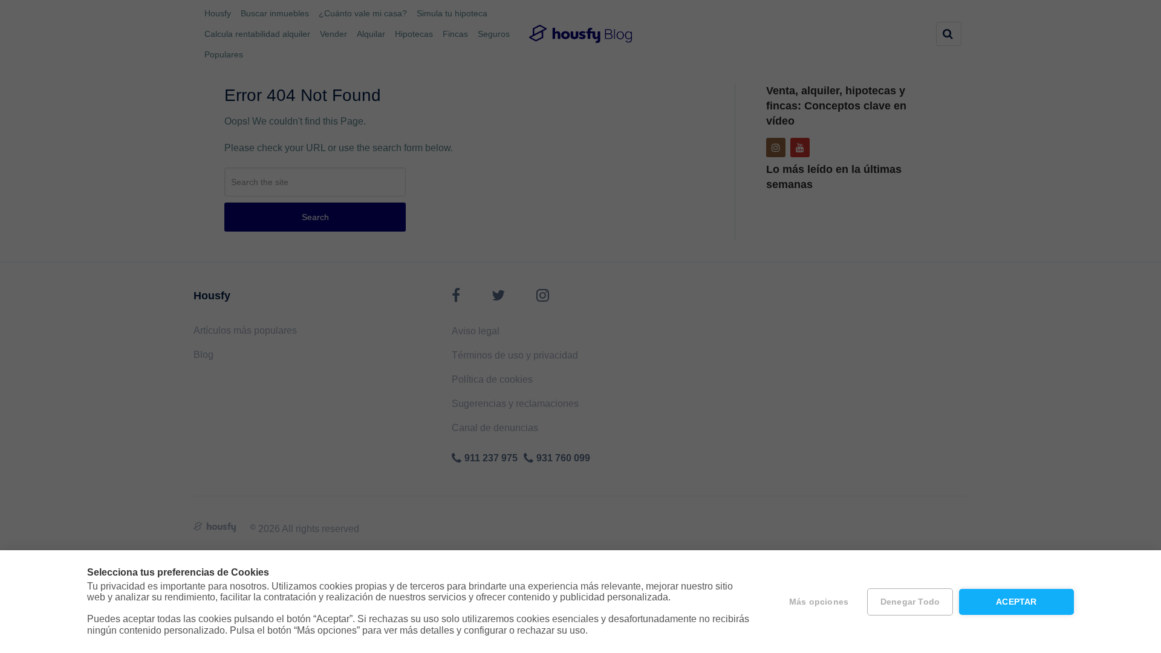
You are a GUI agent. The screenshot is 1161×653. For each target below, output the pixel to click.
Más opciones (818, 601)
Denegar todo (910, 601)
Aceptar (1016, 601)
